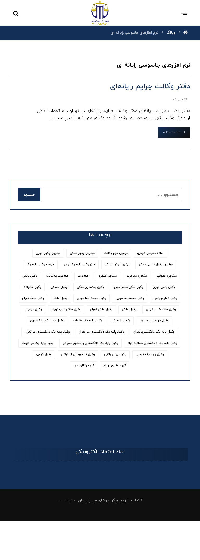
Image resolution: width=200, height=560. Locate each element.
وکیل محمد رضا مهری (91, 298)
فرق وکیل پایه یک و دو (79, 264)
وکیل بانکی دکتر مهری (128, 287)
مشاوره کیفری (107, 276)
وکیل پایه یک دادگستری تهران (153, 332)
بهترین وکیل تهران (48, 253)
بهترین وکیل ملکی (117, 264)
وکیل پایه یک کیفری (150, 354)
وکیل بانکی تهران (164, 287)
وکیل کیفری (43, 354)
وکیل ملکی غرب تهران (66, 309)
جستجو (29, 194)
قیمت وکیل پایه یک (40, 264)
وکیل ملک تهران (33, 298)
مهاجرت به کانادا (57, 276)
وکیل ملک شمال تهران (161, 309)
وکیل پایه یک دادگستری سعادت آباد (152, 343)
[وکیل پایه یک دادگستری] (100, 12)
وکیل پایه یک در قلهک (37, 343)
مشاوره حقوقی (167, 276)
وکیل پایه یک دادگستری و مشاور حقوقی (90, 343)
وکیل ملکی (129, 309)
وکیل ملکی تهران (101, 309)
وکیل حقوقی (59, 287)
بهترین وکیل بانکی (82, 253)
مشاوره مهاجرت (137, 276)
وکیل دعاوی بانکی (165, 298)
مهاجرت (83, 276)
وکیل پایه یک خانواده (87, 321)
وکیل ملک (60, 298)
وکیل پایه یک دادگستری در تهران (47, 332)
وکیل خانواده (32, 287)
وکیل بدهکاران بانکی (90, 287)
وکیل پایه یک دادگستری (47, 321)
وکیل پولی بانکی (115, 354)
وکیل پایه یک (120, 321)
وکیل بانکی (29, 276)
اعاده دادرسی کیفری (150, 253)
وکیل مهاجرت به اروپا (154, 321)
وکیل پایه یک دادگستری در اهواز (101, 332)
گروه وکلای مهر (83, 366)
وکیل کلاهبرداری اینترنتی (78, 354)
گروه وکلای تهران (114, 366)
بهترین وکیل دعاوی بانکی (156, 264)
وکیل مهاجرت (32, 309)
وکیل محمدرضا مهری (130, 298)
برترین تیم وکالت (116, 253)
